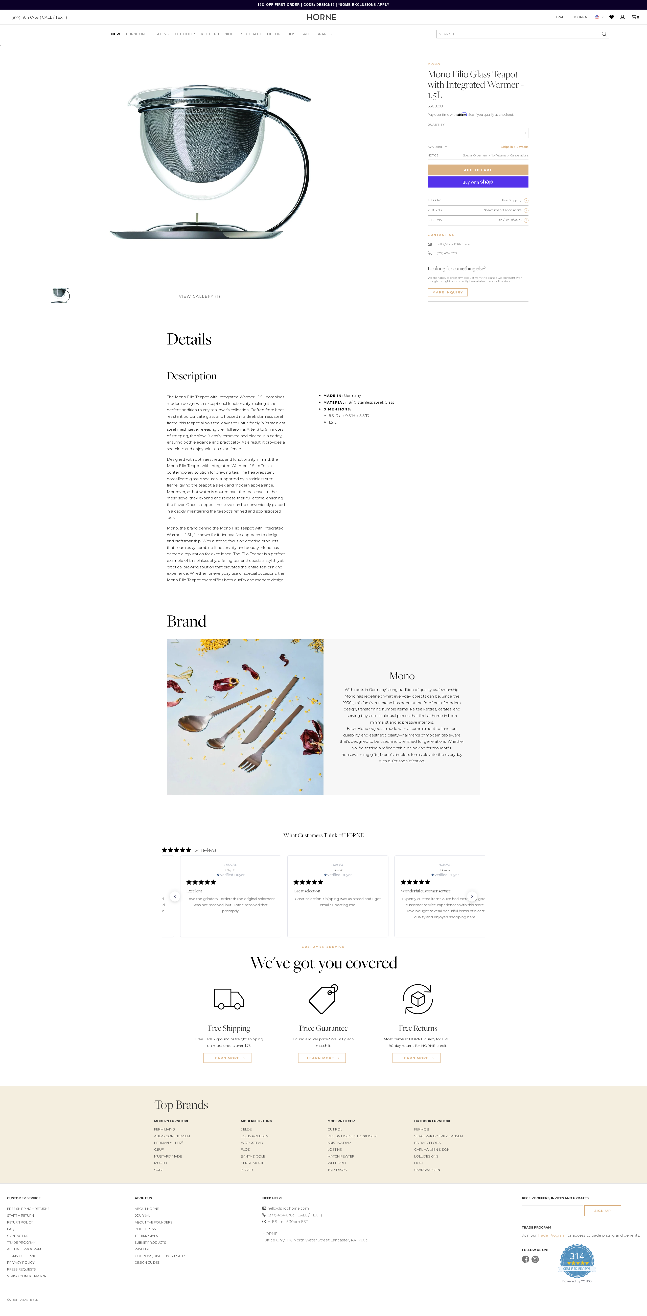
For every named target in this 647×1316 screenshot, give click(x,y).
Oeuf (159, 1149)
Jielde (246, 1129)
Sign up (602, 1211)
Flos (245, 1149)
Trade (561, 17)
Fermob (421, 1129)
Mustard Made (168, 1156)
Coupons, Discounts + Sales (160, 1256)
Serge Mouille (254, 1163)
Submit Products (150, 1242)
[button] (175, 896)
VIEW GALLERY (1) (200, 296)
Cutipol (335, 1129)
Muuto (160, 1163)
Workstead (252, 1143)
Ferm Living (164, 1129)
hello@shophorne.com (288, 1208)
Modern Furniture (171, 1121)
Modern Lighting (256, 1121)
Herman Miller (168, 1143)
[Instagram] (535, 1262)
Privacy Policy (21, 1262)
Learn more (227, 1058)
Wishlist (142, 1249)
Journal (581, 17)
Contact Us (17, 1236)
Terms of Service (22, 1256)
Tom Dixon (337, 1170)
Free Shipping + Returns (28, 1209)
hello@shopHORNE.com (453, 244)
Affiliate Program (24, 1249)
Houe (419, 1163)
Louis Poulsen (254, 1136)
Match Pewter (341, 1156)
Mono (434, 64)
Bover (247, 1170)
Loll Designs (426, 1156)
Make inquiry (447, 292)
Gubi (158, 1170)
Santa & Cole (253, 1156)
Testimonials (146, 1236)
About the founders (153, 1222)
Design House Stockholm (352, 1136)
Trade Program (21, 1242)
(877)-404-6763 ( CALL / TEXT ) (295, 1215)
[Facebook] (525, 1262)
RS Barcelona (427, 1143)
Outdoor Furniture (432, 1121)
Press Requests (21, 1269)
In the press (145, 1229)
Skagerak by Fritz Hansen (438, 1136)
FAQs (11, 1229)
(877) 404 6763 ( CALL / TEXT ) (39, 17)
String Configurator (27, 1276)
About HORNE (147, 1209)
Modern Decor (341, 1121)
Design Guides (147, 1262)
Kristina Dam (339, 1143)
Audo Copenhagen (172, 1136)
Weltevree (337, 1163)
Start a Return (20, 1215)
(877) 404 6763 (447, 253)
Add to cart (478, 170)
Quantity (436, 124)
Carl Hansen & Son (432, 1149)
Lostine (335, 1149)
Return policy (20, 1222)
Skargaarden (427, 1170)
